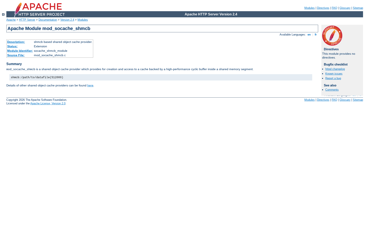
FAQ (334, 8)
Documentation (48, 19)
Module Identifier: (20, 50)
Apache (11, 19)
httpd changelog (335, 69)
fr (315, 34)
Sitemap (358, 8)
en (309, 34)
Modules (309, 8)
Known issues (333, 73)
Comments (332, 89)
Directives (323, 8)
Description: (16, 42)
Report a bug (333, 78)
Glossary (345, 8)
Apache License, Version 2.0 (47, 103)
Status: (12, 46)
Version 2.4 (67, 19)
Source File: (16, 55)
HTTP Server (27, 19)
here (90, 85)
